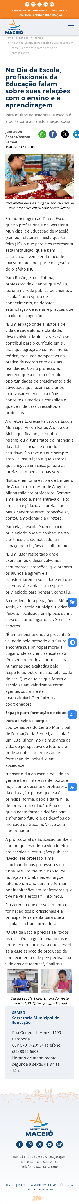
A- (72, 787)
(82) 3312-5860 (47, 1166)
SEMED (18, 1012)
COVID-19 (25, 15)
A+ (72, 714)
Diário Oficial (59, 10)
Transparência (21, 10)
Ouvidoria (40, 10)
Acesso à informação (47, 15)
